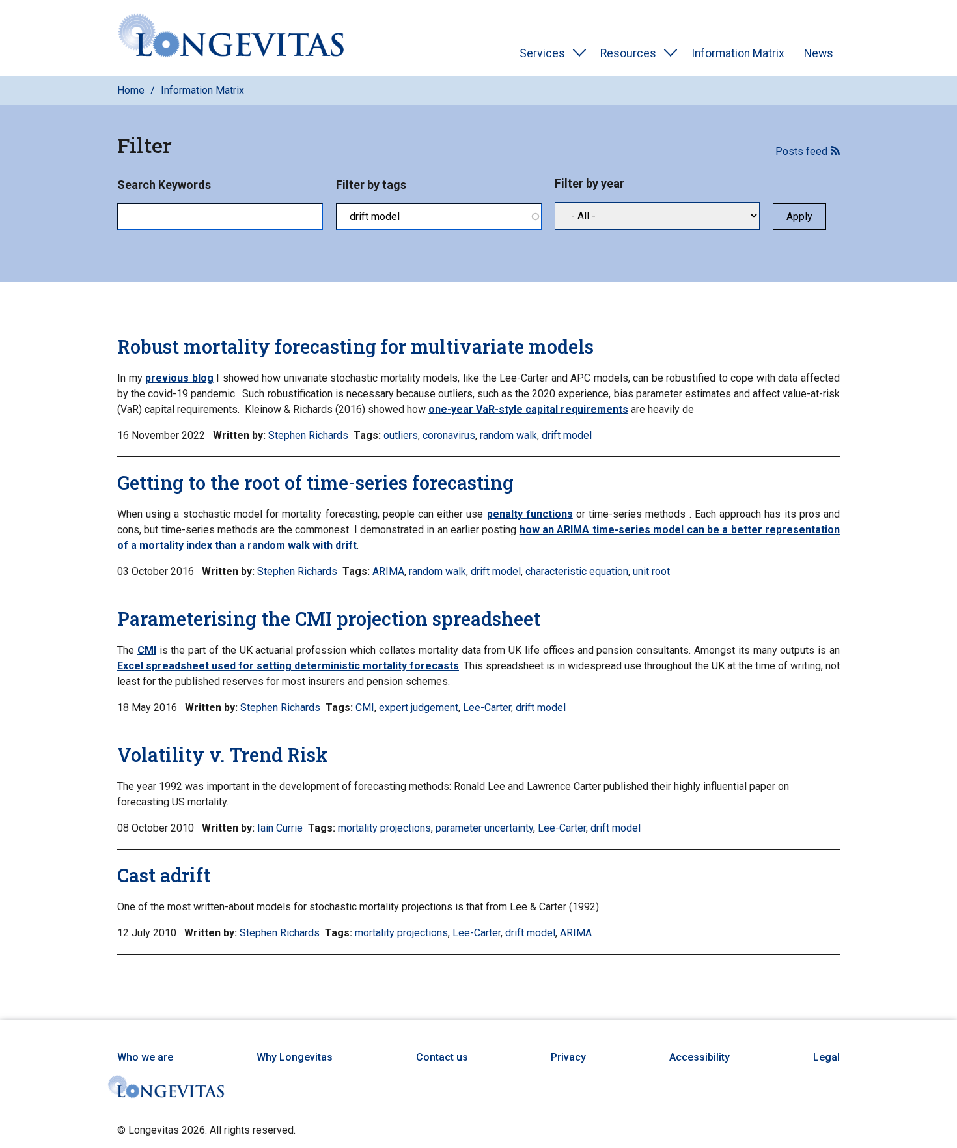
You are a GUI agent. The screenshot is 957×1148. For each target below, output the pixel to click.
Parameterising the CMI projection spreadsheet (328, 618)
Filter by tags (371, 184)
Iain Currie (280, 828)
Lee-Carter (487, 707)
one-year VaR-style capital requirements (528, 409)
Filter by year (589, 183)
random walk (508, 435)
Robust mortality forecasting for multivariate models (355, 346)
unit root (651, 571)
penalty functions (530, 514)
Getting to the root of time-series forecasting (315, 482)
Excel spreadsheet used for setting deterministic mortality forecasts (288, 666)
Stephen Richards (308, 435)
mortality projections (384, 828)
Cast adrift (163, 875)
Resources (628, 53)
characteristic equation (576, 571)
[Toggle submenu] (579, 53)
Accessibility (699, 1057)
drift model (567, 435)
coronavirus (449, 435)
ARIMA (388, 571)
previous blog (179, 378)
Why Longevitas (295, 1057)
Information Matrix (737, 53)
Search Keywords (164, 184)
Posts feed (801, 151)
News (818, 53)
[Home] (231, 38)
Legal (826, 1057)
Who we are (145, 1057)
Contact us (442, 1057)
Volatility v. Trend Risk (222, 754)
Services (542, 53)
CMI (146, 650)
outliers (400, 435)
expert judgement (418, 707)
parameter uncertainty (484, 828)
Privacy (568, 1057)
